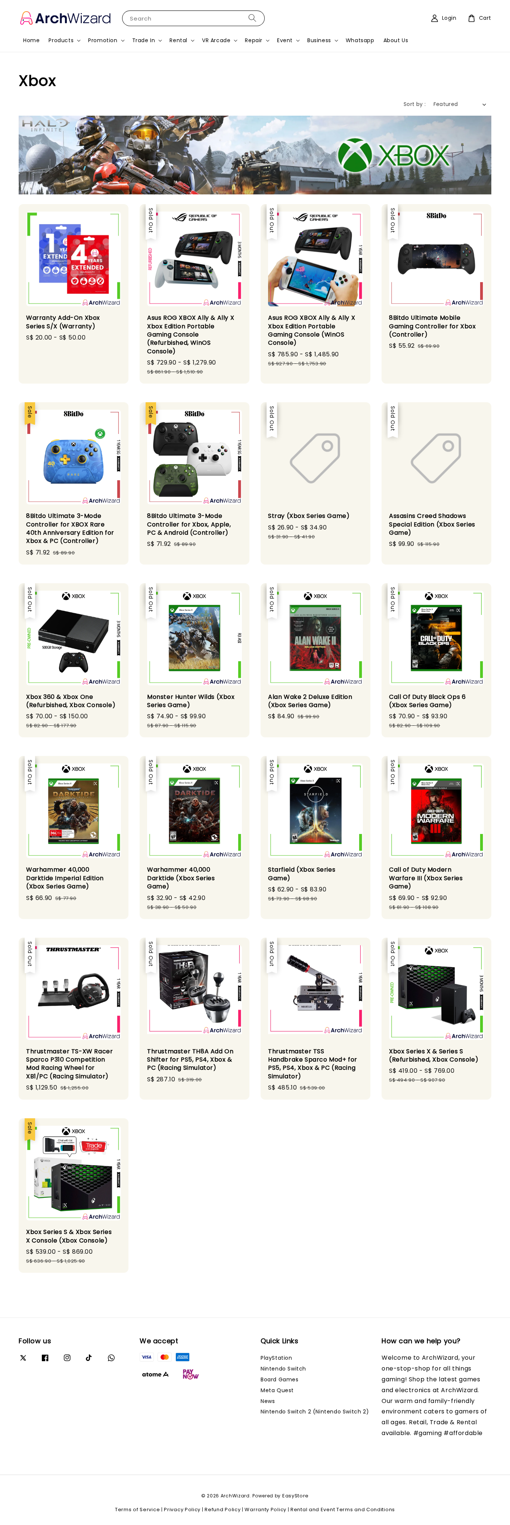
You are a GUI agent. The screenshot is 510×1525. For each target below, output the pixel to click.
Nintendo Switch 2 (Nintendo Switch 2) (315, 1411)
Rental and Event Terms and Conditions (342, 1509)
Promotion (102, 40)
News (268, 1401)
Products (61, 40)
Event (285, 40)
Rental (178, 40)
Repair (253, 40)
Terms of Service (137, 1509)
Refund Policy (222, 1509)
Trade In (143, 40)
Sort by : (415, 104)
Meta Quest (277, 1390)
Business (319, 40)
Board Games (280, 1379)
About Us (395, 40)
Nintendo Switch (283, 1368)
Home (31, 40)
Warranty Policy (265, 1509)
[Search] (252, 18)
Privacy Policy (182, 1509)
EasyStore (295, 1495)
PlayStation (276, 1358)
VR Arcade (216, 40)
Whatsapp (360, 40)
